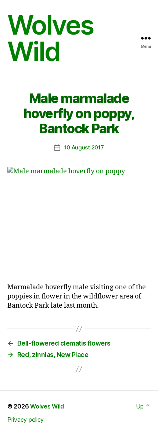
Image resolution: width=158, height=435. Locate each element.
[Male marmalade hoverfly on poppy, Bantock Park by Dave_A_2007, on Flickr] (79, 221)
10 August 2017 (84, 147)
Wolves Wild (50, 38)
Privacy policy (25, 419)
